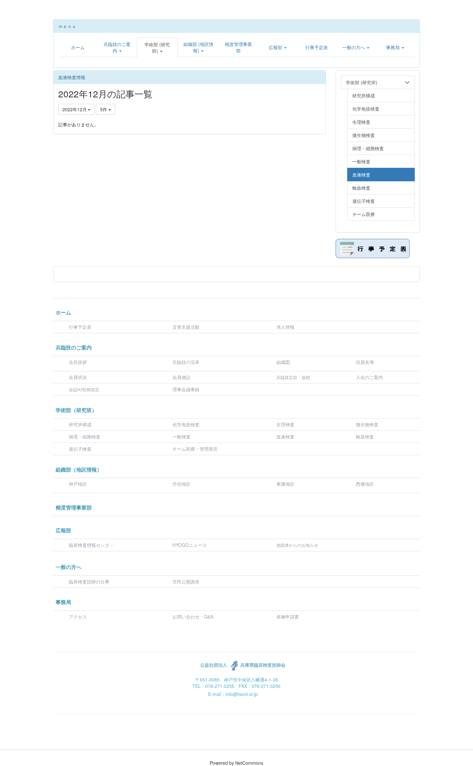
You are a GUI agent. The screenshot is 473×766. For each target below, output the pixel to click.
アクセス (78, 616)
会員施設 (181, 377)
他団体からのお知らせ (297, 545)
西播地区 (365, 484)
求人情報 (285, 327)
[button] (117, 47)
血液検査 (285, 436)
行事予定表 (80, 327)
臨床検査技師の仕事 (90, 581)
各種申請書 (287, 616)
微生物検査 (367, 424)
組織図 (283, 362)
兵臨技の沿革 (185, 362)
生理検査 (285, 424)
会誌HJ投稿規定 (84, 389)
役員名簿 (365, 362)
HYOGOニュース (189, 545)
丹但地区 (181, 484)
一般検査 (181, 436)
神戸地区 (78, 484)
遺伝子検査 (80, 449)
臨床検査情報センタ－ (91, 545)
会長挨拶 (78, 362)
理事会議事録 (185, 389)
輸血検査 (365, 436)
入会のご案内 (369, 377)
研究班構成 (80, 424)
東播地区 (285, 484)
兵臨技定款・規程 (293, 377)
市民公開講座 (185, 581)
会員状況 (78, 377)
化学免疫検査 (185, 424)
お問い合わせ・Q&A (192, 616)
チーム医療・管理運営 (195, 449)
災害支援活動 (185, 327)
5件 (104, 109)
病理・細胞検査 (84, 436)
